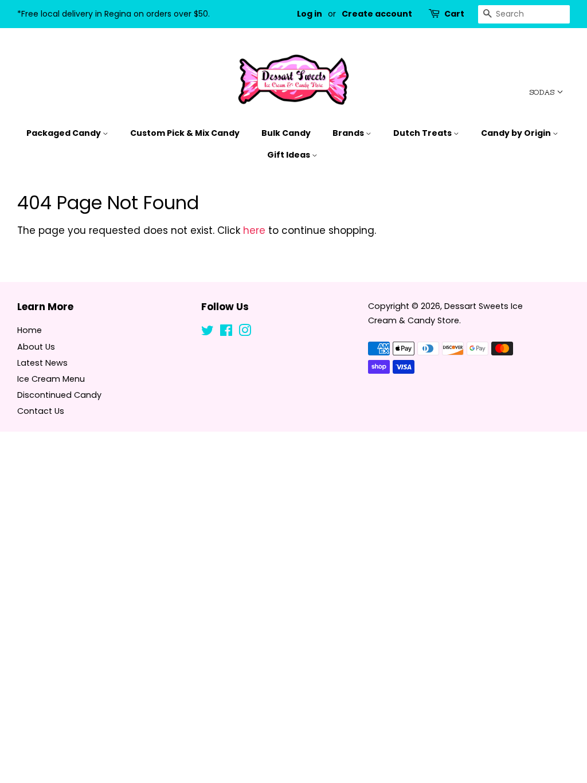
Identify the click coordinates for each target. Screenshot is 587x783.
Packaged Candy (64, 133)
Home (29, 330)
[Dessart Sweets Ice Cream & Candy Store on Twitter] (207, 332)
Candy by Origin (517, 133)
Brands (349, 133)
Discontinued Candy (59, 395)
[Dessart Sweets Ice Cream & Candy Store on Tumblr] (263, 332)
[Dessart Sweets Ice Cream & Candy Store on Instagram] (244, 332)
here (254, 230)
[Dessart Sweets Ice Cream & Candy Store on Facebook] (226, 332)
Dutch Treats (423, 133)
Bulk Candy (286, 133)
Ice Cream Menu (51, 379)
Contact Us (40, 411)
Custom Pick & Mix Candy (185, 133)
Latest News (42, 363)
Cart (454, 13)
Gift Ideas (289, 154)
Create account (377, 13)
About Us (36, 347)
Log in (309, 13)
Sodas (543, 92)
